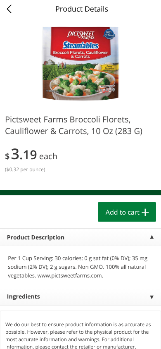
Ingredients (23, 297)
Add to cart (123, 212)
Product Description (35, 237)
